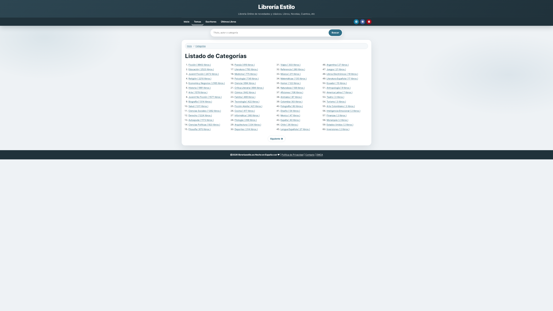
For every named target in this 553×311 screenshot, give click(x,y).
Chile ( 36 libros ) (289, 124)
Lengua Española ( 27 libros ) (295, 129)
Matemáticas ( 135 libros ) (294, 78)
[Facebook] (362, 21)
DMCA (319, 154)
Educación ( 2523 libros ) (201, 69)
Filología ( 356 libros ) (246, 120)
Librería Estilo (276, 6)
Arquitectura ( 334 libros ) (248, 124)
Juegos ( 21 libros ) (336, 69)
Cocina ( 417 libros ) (245, 110)
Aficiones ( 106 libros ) (292, 92)
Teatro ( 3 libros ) (335, 97)
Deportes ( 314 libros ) (246, 129)
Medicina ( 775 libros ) (246, 74)
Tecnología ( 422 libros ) (247, 101)
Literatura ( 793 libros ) (246, 69)
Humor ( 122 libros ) (291, 83)
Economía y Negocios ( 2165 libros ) (207, 83)
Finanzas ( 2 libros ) (336, 115)
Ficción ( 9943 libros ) (200, 64)
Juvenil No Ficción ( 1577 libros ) (205, 97)
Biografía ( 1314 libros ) (200, 101)
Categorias (200, 46)
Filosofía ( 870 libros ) (200, 129)
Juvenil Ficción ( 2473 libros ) (204, 74)
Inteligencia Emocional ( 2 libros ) (343, 110)
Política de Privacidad (292, 154)
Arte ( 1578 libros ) (198, 92)
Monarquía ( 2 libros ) (337, 120)
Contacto (310, 154)
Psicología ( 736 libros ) (247, 78)
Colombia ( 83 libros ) (291, 101)
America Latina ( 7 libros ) (339, 92)
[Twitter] (356, 21)
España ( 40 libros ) (290, 120)
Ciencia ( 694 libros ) (245, 83)
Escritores (211, 21)
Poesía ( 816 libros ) (245, 64)
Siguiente (275, 138)
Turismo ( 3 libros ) (336, 101)
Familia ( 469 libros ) (245, 97)
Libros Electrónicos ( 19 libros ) (342, 74)
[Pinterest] (369, 21)
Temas (197, 21)
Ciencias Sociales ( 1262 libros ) (205, 110)
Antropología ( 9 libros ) (339, 87)
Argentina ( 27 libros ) (338, 64)
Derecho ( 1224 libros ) (200, 115)
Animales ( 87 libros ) (291, 97)
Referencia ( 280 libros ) (293, 69)
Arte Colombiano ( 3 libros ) (341, 106)
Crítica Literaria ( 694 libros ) (249, 87)
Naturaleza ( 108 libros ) (293, 87)
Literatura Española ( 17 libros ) (342, 78)
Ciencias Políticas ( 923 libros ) (204, 124)
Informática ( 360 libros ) (247, 115)
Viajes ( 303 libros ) (290, 64)
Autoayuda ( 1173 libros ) (201, 120)
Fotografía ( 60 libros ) (292, 106)
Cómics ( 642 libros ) (245, 92)
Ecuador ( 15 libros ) (337, 83)
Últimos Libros (228, 21)
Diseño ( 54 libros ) (290, 110)
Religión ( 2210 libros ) (200, 78)
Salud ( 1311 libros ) (198, 106)
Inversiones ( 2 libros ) (338, 129)
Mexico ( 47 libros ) (290, 115)
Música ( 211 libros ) (291, 74)
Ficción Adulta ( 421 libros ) (248, 106)
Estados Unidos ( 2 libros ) (340, 124)
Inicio (186, 21)
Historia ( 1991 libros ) (200, 87)
